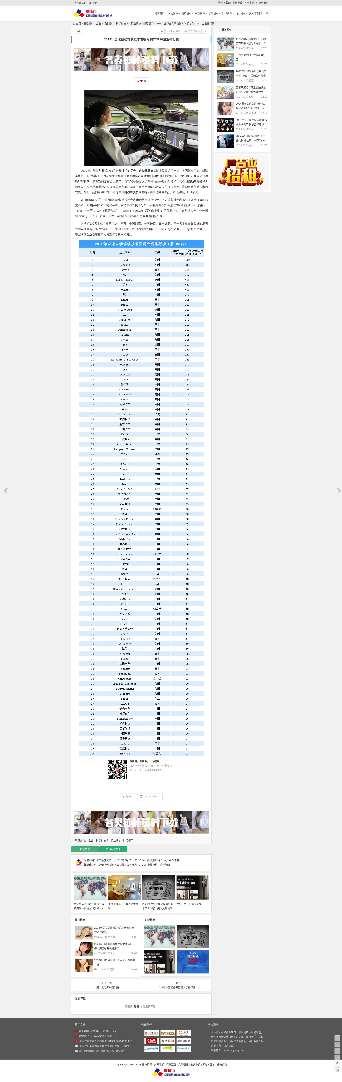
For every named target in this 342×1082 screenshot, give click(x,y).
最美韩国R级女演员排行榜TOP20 (97, 1030)
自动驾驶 (85, 849)
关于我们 (159, 1064)
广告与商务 (262, 2)
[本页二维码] (337, 1070)
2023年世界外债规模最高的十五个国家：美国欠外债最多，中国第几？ (157, 908)
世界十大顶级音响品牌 (189, 903)
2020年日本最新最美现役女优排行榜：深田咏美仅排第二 (110, 1045)
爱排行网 (155, 860)
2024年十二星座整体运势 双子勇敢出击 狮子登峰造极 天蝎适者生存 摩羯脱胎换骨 (251, 124)
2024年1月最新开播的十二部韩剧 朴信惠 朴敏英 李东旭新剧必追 (250, 140)
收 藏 (141, 80)
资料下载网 (224, 2)
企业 (98, 23)
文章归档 (183, 1064)
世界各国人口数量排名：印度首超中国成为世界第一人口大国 (89, 908)
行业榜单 (241, 13)
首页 (78, 23)
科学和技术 (122, 23)
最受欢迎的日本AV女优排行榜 (95, 1035)
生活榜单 (200, 13)
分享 (154, 796)
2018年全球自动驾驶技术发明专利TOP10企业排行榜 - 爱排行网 (134, 864)
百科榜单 (186, 13)
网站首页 (159, 13)
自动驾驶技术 (149, 176)
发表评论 (175, 31)
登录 (94, 2)
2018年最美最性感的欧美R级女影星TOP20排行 (105, 1040)
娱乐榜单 (214, 13)
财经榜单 (227, 13)
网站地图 (208, 1064)
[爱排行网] (171, 1072)
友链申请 (237, 2)
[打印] (162, 31)
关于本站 (249, 2)
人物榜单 (173, 13)
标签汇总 (171, 1064)
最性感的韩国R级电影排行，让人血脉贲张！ (103, 1050)
